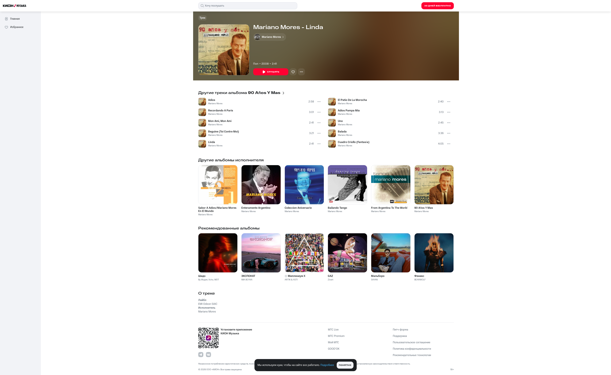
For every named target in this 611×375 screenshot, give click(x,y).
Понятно (345, 365)
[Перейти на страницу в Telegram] (200, 354)
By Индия (203, 279)
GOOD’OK (333, 349)
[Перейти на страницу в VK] (208, 354)
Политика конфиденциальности (412, 349)
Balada (342, 132)
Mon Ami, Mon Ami (219, 121)
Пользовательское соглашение (411, 342)
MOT (216, 279)
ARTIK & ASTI (291, 279)
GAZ (330, 276)
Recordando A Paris (220, 110)
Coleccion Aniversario (298, 208)
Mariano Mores (215, 103)
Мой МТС (333, 342)
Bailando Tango (337, 208)
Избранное (16, 27)
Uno (340, 121)
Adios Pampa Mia (349, 110)
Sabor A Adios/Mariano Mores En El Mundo (217, 209)
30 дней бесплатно (437, 5)
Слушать (273, 72)
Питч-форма (400, 330)
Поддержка (400, 336)
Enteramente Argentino (255, 208)
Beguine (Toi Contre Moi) (223, 132)
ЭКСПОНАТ (248, 276)
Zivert (330, 279)
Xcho (210, 279)
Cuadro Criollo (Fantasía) (353, 142)
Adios (211, 100)
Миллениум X (296, 276)
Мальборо (377, 276)
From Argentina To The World (389, 208)
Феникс (419, 276)
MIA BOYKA (246, 279)
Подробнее (327, 365)
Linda (211, 142)
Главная (15, 19)
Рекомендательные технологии (412, 355)
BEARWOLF (420, 279)
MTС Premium (336, 336)
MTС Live (333, 330)
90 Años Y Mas (423, 208)
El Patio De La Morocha (352, 100)
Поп (255, 64)
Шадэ (201, 276)
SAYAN (374, 279)
